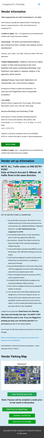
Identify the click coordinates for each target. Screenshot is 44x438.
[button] (22, 416)
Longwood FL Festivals (13, 4)
